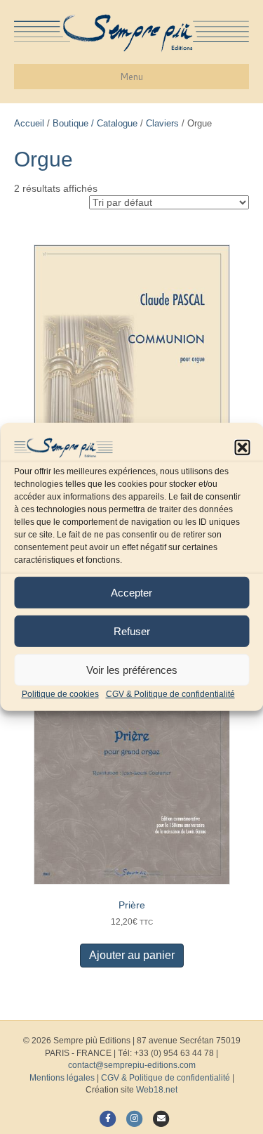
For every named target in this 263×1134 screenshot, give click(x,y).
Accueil (29, 123)
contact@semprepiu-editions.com (132, 1065)
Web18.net (156, 1090)
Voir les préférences (131, 669)
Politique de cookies (60, 694)
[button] (242, 448)
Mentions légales (62, 1078)
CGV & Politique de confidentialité (170, 694)
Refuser (132, 631)
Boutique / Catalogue (95, 123)
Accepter (131, 592)
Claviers (162, 123)
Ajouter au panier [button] (132, 955)
